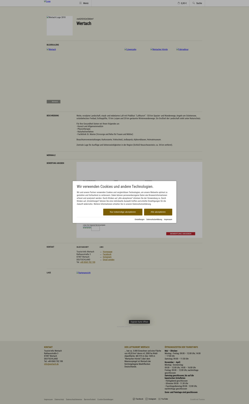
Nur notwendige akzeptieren (123, 212)
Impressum (168, 219)
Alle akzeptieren (158, 212)
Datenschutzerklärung (154, 219)
